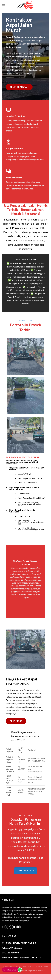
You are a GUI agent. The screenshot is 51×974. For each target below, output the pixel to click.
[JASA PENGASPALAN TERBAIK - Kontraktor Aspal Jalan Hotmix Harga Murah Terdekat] (25, 4)
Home (5, 967)
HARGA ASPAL (15, 967)
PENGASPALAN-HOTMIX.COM (26, 957)
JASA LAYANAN (28, 967)
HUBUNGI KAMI (42, 967)
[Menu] (3, 4)
